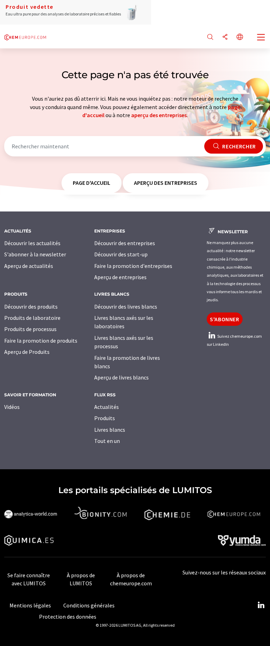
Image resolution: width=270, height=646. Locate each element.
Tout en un (107, 440)
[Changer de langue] (240, 37)
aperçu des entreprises (159, 115)
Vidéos (12, 406)
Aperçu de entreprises (120, 277)
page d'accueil (91, 182)
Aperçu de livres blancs (121, 377)
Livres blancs (109, 429)
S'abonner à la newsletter (35, 254)
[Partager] (225, 37)
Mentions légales (30, 605)
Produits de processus (30, 328)
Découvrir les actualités (32, 243)
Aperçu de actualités (28, 265)
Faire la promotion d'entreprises (133, 265)
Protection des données (67, 616)
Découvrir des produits (31, 306)
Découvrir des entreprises (124, 243)
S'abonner (224, 319)
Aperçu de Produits (27, 351)
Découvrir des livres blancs (125, 306)
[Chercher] (210, 37)
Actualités (106, 406)
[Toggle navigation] (261, 37)
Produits (104, 418)
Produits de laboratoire (32, 317)
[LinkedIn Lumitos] (261, 605)
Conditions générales (89, 605)
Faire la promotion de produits (40, 340)
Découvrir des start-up (121, 254)
